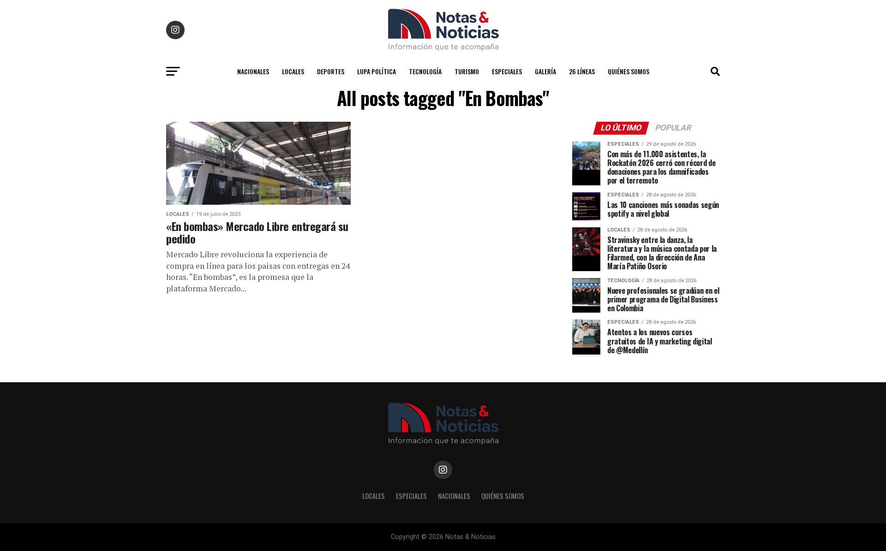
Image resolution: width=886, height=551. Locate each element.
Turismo (467, 71)
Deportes (330, 71)
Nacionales (253, 71)
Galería (545, 71)
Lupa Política (376, 71)
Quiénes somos (628, 71)
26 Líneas (582, 71)
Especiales (507, 71)
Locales (293, 71)
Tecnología (425, 71)
